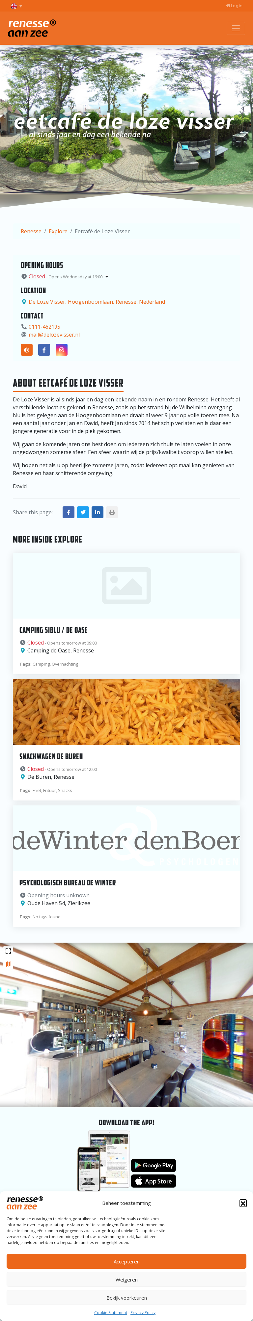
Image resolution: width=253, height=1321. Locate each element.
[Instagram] (62, 350)
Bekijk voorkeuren (126, 1297)
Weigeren (127, 1279)
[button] (243, 1203)
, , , (97, 301)
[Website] (27, 350)
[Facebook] (44, 350)
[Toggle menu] (236, 28)
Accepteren (127, 1261)
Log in (236, 6)
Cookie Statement (110, 1312)
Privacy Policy (142, 1312)
